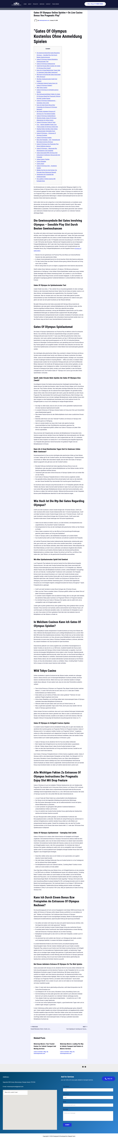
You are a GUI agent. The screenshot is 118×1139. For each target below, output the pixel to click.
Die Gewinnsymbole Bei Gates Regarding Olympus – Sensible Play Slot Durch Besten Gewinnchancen (48, 55)
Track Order (55, 4)
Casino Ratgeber (41, 161)
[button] (95, 4)
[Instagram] (85, 1067)
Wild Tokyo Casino (42, 87)
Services (42, 4)
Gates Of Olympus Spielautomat (46, 63)
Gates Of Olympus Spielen (44, 137)
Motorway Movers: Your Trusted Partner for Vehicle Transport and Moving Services (45, 1046)
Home (25, 4)
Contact (48, 4)
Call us (109, 1078)
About (29, 4)
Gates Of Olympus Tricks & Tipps (46, 122)
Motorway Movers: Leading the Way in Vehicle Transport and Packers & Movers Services (71, 1046)
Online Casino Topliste (43, 159)
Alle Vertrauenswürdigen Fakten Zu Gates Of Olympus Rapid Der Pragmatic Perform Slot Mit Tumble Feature (48, 96)
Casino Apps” (40, 163)
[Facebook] (83, 1067)
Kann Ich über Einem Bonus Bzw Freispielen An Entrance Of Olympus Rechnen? (47, 107)
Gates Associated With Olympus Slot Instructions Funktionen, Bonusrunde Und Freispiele (48, 155)
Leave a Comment (38, 1051)
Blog (45, 1051)
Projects (35, 4)
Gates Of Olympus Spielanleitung (46, 116)
